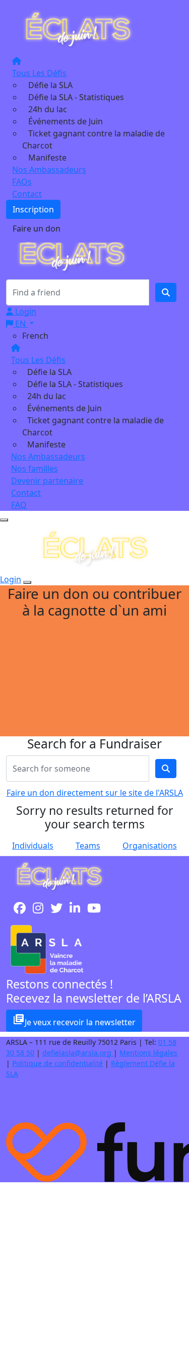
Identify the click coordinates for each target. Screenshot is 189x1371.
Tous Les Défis (39, 73)
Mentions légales (148, 1052)
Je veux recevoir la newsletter (74, 1020)
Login (24, 311)
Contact (27, 193)
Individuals (32, 845)
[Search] (165, 292)
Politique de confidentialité (57, 1063)
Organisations (149, 845)
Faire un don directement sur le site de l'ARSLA (95, 792)
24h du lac (47, 109)
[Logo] (77, 28)
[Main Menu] (4, 519)
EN (20, 323)
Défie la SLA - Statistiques (76, 97)
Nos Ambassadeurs (49, 169)
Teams (88, 845)
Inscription (33, 209)
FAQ (19, 504)
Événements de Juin (65, 121)
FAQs (22, 181)
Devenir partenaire (47, 480)
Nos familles (34, 468)
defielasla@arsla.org (77, 1052)
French (35, 335)
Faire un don (36, 228)
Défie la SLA (50, 85)
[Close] (27, 582)
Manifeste (47, 157)
